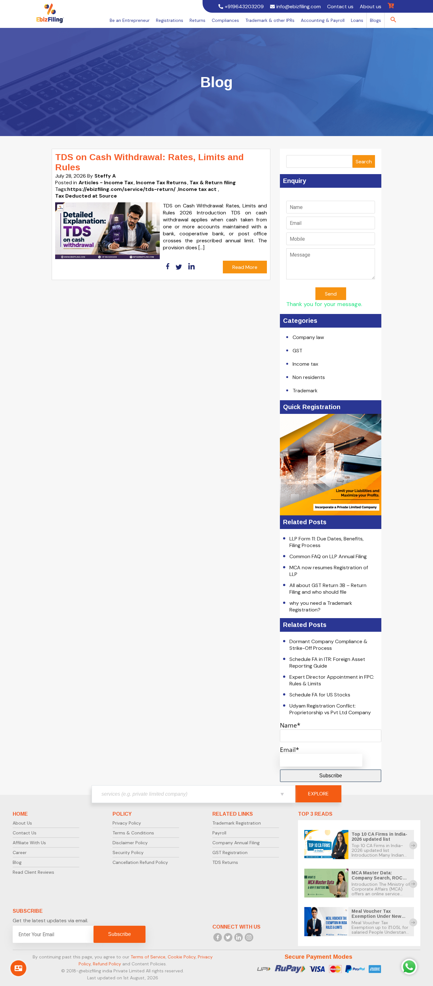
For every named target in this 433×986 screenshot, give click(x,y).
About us (370, 6)
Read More (244, 267)
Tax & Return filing (213, 182)
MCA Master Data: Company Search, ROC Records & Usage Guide (379, 877)
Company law (308, 337)
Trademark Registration (236, 823)
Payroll (219, 833)
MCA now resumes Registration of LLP (328, 571)
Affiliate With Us (29, 843)
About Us (22, 823)
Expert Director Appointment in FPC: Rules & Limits (331, 680)
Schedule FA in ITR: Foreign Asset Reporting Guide (327, 662)
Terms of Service (148, 957)
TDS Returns (225, 862)
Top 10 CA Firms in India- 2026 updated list (379, 837)
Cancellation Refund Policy (140, 862)
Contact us (340, 6)
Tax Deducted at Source (86, 196)
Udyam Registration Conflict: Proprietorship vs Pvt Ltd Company (330, 709)
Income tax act (197, 189)
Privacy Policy (127, 823)
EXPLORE (318, 793)
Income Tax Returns (161, 182)
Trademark (305, 390)
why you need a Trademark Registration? (320, 606)
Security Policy (128, 852)
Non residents (309, 377)
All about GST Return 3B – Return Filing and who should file (327, 588)
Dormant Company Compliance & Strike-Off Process (328, 644)
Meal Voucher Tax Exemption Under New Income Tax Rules (376, 916)
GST (297, 350)
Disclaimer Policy (130, 843)
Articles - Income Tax (106, 182)
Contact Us (24, 833)
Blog (17, 862)
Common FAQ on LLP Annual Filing (328, 556)
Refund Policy (107, 964)
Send (331, 294)
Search (364, 161)
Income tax (305, 364)
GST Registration (230, 852)
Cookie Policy (182, 957)
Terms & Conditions (133, 833)
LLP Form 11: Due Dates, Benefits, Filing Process (326, 542)
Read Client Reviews (33, 872)
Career (20, 852)
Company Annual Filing (236, 843)
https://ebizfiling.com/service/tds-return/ (121, 189)
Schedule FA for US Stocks (319, 694)
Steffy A (105, 176)
